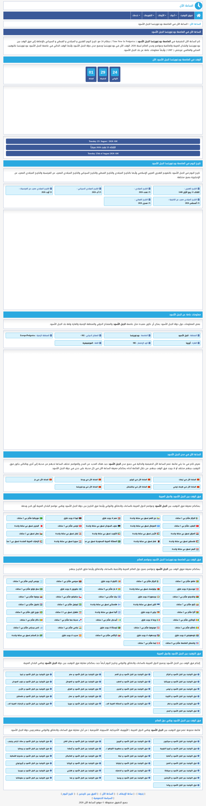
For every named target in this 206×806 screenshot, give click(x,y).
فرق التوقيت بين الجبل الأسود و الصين (181, 763)
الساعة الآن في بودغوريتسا (87, 487)
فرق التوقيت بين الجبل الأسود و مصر (83, 674)
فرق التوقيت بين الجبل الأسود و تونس (181, 689)
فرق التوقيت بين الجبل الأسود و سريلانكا (181, 770)
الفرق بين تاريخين (87, 794)
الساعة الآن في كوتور (138, 479)
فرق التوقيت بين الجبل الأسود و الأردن (34, 689)
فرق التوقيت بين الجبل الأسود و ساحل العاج (81, 741)
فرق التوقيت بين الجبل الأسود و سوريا (83, 703)
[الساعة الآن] (198, 15)
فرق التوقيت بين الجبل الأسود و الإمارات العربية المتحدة (28, 703)
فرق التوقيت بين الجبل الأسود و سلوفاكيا (32, 778)
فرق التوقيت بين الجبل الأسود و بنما (84, 778)
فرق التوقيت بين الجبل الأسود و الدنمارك (131, 770)
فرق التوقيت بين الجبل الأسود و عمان (83, 696)
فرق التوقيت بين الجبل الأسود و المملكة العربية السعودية (126, 703)
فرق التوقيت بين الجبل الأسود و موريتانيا (180, 681)
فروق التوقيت (186, 15)
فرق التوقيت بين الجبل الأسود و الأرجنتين (180, 778)
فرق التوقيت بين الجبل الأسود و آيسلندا (82, 748)
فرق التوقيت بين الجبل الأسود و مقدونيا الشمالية (29, 756)
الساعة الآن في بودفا (89, 479)
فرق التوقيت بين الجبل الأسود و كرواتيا (82, 763)
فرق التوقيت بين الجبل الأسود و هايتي (82, 770)
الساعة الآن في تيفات (187, 479)
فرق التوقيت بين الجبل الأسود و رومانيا (33, 748)
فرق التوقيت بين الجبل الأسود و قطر (182, 703)
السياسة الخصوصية (103, 798)
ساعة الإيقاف (126, 794)
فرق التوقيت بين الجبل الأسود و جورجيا (33, 770)
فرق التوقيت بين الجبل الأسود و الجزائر (181, 674)
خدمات (135, 15)
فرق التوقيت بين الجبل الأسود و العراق (82, 689)
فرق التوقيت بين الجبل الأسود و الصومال (82, 681)
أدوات (172, 15)
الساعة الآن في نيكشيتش (136, 487)
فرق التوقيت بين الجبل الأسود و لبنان (132, 696)
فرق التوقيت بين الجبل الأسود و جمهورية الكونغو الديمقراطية (126, 748)
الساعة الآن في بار (41, 479)
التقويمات (148, 15)
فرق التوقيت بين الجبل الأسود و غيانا (132, 756)
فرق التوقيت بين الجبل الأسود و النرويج (132, 741)
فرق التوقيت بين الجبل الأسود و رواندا (181, 785)
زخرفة (141, 794)
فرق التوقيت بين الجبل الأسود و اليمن (181, 711)
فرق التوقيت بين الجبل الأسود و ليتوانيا (131, 763)
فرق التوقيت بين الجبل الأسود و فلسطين (32, 696)
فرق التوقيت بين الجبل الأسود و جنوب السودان (30, 681)
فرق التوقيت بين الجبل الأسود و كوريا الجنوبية (178, 748)
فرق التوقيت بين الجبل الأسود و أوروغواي (32, 763)
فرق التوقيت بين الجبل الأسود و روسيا (132, 778)
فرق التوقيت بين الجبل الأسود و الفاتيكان (81, 756)
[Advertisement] (103, 110)
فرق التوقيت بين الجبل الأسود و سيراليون (180, 741)
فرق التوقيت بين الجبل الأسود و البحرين (132, 689)
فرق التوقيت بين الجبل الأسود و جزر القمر (131, 674)
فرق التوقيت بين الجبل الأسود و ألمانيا (181, 756)
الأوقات (161, 15)
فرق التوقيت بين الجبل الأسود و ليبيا (34, 674)
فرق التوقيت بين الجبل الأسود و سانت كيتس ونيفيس (28, 741)
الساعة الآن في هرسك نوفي (184, 487)
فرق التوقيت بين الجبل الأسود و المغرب (131, 681)
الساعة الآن (186, 5)
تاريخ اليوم (68, 794)
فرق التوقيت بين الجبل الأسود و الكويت (181, 696)
